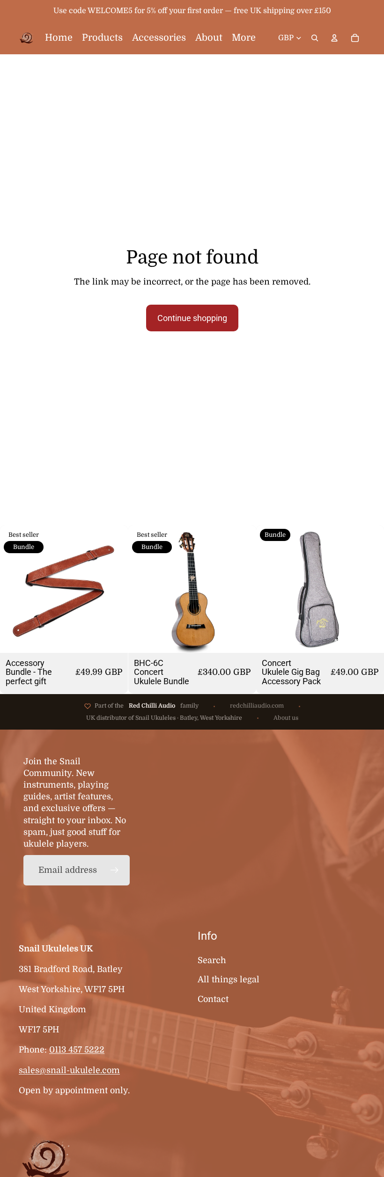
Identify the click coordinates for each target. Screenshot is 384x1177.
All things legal (228, 979)
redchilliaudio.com (257, 705)
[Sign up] (114, 870)
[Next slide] (114, 589)
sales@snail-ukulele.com (69, 1070)
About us (285, 718)
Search (212, 960)
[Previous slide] (14, 589)
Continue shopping (192, 318)
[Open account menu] (334, 38)
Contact (213, 999)
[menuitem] (243, 38)
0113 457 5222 (76, 1049)
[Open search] (314, 38)
